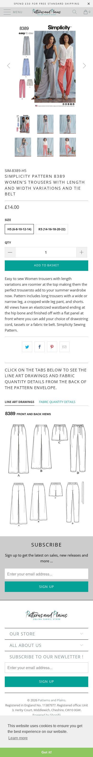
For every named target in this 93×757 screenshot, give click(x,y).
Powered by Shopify (46, 715)
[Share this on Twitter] (27, 347)
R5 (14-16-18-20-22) (51, 229)
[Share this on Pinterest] (52, 347)
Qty (8, 242)
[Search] (76, 12)
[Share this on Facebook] (39, 347)
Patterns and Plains (51, 700)
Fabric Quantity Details (57, 402)
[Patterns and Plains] (46, 12)
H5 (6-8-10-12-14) (19, 229)
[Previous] (9, 65)
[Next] (83, 65)
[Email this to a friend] (64, 347)
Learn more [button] (18, 738)
